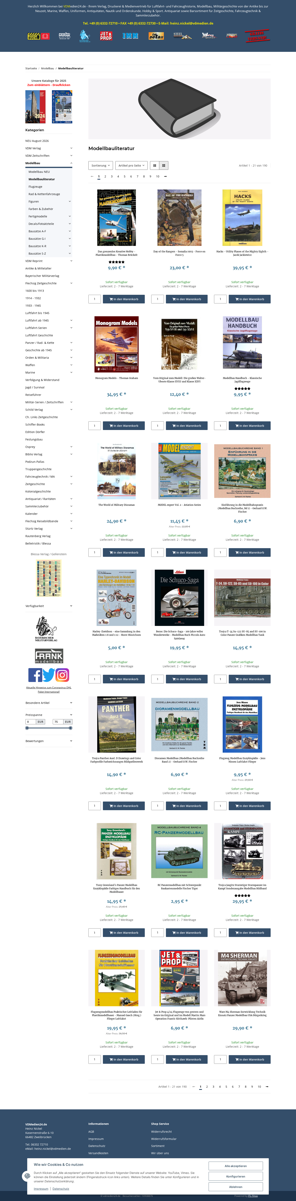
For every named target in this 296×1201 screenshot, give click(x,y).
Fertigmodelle (38, 216)
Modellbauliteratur (42, 179)
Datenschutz (96, 1146)
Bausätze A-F (37, 231)
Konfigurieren (235, 1176)
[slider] (27, 728)
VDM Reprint (33, 261)
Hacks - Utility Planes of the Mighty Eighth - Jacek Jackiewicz (242, 253)
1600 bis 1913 (34, 291)
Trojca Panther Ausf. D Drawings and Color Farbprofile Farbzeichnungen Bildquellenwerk (116, 760)
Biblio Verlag (33, 454)
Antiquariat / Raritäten (40, 499)
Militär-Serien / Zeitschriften (44, 402)
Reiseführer (33, 395)
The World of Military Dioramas (116, 505)
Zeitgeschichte (35, 484)
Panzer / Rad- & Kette (39, 343)
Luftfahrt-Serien (36, 328)
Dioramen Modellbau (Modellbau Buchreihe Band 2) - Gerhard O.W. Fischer (179, 760)
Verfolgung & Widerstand (42, 380)
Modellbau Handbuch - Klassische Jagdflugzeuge (242, 380)
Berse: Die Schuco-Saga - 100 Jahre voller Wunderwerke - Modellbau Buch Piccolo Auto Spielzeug (179, 635)
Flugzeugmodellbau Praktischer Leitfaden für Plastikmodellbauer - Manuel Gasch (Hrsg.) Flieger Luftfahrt (116, 1015)
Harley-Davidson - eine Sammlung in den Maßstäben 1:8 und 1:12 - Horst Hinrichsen (116, 633)
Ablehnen (235, 1187)
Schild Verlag (34, 410)
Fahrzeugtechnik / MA (40, 476)
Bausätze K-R (37, 246)
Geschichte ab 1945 (38, 350)
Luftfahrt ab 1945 (37, 320)
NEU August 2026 (37, 141)
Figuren (34, 201)
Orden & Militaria (37, 357)
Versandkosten (98, 1153)
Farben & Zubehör (41, 209)
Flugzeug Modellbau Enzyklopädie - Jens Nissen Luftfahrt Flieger (242, 760)
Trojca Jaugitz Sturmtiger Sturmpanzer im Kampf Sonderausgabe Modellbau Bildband (242, 887)
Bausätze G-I (37, 239)
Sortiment (158, 1146)
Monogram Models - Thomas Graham (116, 378)
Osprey (30, 447)
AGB (91, 1131)
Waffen (30, 365)
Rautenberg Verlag (38, 536)
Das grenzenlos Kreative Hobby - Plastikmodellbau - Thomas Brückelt (117, 253)
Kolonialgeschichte (38, 491)
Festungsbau (34, 439)
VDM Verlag (33, 148)
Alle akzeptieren (236, 1166)
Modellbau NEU (39, 172)
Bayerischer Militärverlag (42, 276)
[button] (154, 165)
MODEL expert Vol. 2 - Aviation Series (179, 505)
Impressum (96, 1139)
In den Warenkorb (125, 299)
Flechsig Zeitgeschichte (41, 283)
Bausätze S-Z (37, 253)
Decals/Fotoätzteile (41, 224)
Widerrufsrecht (161, 1131)
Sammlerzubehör (37, 506)
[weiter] (165, 176)
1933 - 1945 (33, 305)
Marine (30, 372)
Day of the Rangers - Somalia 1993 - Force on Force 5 (179, 253)
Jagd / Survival (35, 387)
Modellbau (32, 163)
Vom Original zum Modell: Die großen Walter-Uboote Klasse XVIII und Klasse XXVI (179, 380)
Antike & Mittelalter (38, 268)
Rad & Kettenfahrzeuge (44, 194)
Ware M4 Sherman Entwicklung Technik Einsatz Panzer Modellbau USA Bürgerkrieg (242, 1014)
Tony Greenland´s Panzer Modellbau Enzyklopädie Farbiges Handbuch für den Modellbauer (116, 888)
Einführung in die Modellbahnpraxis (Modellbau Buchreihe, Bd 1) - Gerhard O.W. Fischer (242, 508)
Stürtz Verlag (34, 528)
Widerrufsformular (164, 1139)
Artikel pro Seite (130, 165)
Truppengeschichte (38, 469)
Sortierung (99, 165)
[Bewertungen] (117, 262)
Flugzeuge (35, 186)
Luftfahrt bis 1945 (37, 313)
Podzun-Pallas (34, 462)
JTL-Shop (253, 1196)
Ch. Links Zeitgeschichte (41, 417)
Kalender (31, 514)
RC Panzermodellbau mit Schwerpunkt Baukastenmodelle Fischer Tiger (179, 887)
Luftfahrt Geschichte (39, 335)
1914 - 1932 (33, 298)
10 (157, 176)
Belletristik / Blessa (38, 543)
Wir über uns (160, 1153)
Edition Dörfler (35, 432)
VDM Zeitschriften (37, 156)
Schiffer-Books (35, 424)
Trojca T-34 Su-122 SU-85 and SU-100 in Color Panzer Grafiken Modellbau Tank (242, 633)
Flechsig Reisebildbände (41, 521)
